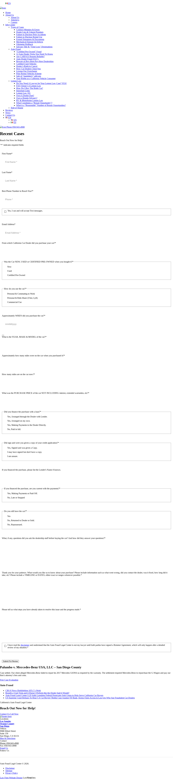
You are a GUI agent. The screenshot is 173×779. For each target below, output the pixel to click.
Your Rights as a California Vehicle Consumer (36, 78)
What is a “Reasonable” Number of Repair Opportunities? (41, 105)
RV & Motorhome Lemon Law (29, 100)
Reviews (9, 110)
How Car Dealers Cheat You (28, 69)
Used (9, 271)
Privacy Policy (11, 773)
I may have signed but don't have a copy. (24, 452)
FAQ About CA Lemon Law (28, 86)
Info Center (10, 25)
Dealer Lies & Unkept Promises (29, 32)
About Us (9, 15)
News (7, 112)
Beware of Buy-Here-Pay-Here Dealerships (35, 61)
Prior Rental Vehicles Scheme (28, 73)
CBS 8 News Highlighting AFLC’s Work (23, 690)
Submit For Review (10, 661)
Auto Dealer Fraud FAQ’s (27, 59)
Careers (14, 22)
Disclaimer (10, 768)
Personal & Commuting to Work (21, 294)
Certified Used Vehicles (26, 64)
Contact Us (10, 115)
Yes (8, 516)
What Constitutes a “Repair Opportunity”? (34, 103)
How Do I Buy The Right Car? (29, 88)
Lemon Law (16, 81)
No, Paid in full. (14, 429)
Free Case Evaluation (9, 680)
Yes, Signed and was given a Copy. (22, 448)
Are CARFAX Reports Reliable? (30, 56)
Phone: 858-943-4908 (9, 743)
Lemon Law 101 (23, 93)
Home (8, 12)
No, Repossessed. (14, 524)
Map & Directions (7, 738)
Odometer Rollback (24, 44)
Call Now (14, 714)
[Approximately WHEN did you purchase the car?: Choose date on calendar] (3, 335)
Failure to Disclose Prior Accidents (31, 34)
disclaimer (25, 645)
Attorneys (15, 20)
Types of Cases (17, 27)
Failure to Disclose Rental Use (29, 37)
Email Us (4, 748)
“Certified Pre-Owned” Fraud (28, 51)
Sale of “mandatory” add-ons (28, 76)
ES (9, 3)
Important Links (23, 91)
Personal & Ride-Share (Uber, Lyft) (22, 298)
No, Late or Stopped (16, 497)
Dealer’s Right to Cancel (26, 66)
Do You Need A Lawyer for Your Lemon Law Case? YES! (41, 83)
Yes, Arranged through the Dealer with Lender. (27, 416)
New (9, 267)
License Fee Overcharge (26, 71)
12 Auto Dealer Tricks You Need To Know (34, 54)
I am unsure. (12, 456)
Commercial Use (14, 302)
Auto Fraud (16, 49)
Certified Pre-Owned (16, 275)
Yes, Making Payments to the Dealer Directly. (26, 425)
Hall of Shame (17, 108)
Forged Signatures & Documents (30, 39)
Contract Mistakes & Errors (28, 29)
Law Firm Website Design (11, 778)
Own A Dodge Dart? (25, 95)
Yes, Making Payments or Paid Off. (22, 493)
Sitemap (8, 771)
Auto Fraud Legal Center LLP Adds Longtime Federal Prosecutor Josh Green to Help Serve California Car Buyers (54, 695)
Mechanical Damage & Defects (29, 42)
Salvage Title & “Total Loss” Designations (34, 47)
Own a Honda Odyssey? (26, 98)
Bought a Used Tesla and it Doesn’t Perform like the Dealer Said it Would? (37, 693)
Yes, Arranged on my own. (18, 421)
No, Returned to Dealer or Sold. (21, 520)
